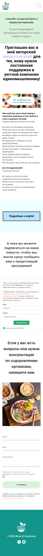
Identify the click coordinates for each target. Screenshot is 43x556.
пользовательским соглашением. (13, 498)
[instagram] (24, 543)
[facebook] (19, 543)
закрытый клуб (17, 56)
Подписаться (21, 323)
